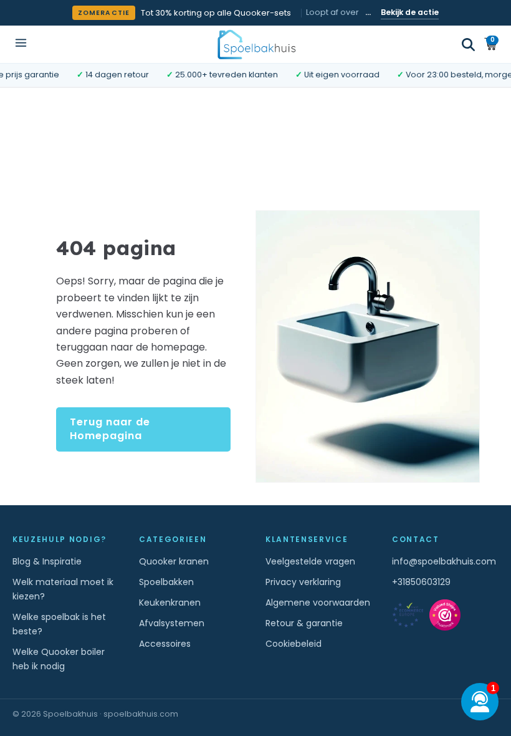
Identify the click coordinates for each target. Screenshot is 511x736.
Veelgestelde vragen (310, 561)
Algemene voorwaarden (317, 602)
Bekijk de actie (410, 12)
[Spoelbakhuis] (255, 44)
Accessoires (165, 643)
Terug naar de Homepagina (110, 429)
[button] (468, 45)
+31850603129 (421, 582)
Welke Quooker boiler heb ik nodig (58, 659)
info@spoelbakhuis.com (444, 561)
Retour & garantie (304, 623)
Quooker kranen (174, 561)
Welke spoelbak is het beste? (59, 624)
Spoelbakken (166, 582)
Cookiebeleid (293, 643)
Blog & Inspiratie (47, 561)
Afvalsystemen (171, 623)
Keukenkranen (170, 602)
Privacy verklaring (303, 582)
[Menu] (21, 44)
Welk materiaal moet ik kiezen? (62, 589)
